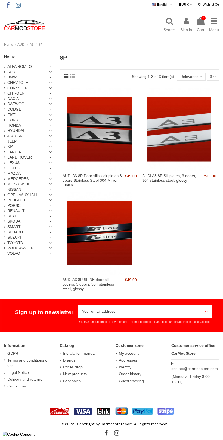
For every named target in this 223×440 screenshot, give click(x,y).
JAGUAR (15, 136)
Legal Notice (18, 372)
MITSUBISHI (18, 184)
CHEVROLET (18, 82)
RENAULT (16, 210)
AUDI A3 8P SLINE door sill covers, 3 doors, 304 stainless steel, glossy (88, 284)
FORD (12, 120)
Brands (69, 360)
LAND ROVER (19, 157)
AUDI (11, 72)
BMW (12, 77)
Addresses (128, 360)
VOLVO (13, 253)
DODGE (14, 109)
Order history (130, 374)
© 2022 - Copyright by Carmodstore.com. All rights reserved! (114, 424)
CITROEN (15, 93)
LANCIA (14, 152)
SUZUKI (14, 237)
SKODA (13, 221)
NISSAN (14, 189)
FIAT (11, 115)
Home (9, 56)
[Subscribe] (206, 311)
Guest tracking (131, 381)
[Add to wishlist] (96, 169)
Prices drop (73, 367)
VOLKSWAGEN (20, 248)
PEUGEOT (16, 200)
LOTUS (13, 168)
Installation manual (79, 353)
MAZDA (14, 173)
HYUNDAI (15, 130)
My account (129, 353)
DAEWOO (15, 104)
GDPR (12, 353)
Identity (125, 367)
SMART (14, 226)
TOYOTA (15, 243)
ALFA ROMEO (19, 66)
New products (75, 374)
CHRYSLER (17, 88)
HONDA (14, 125)
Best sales (72, 381)
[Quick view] (103, 169)
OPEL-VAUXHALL (22, 195)
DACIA (13, 98)
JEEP (12, 141)
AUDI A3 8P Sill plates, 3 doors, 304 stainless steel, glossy (169, 178)
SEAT (12, 216)
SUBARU (15, 232)
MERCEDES (18, 179)
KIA (10, 146)
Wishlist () (210, 5)
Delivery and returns (24, 379)
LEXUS (13, 162)
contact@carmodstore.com (194, 368)
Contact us (16, 386)
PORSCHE (16, 205)
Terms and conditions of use (27, 363)
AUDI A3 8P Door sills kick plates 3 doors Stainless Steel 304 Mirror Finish (92, 180)
